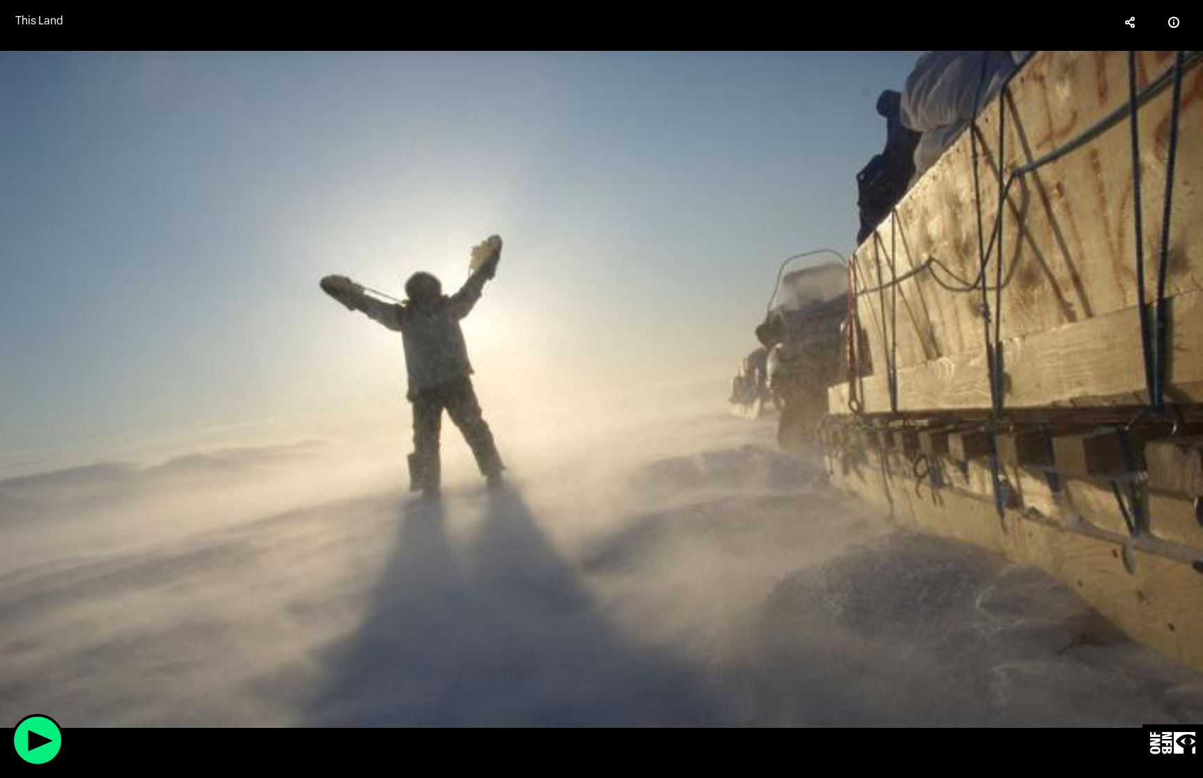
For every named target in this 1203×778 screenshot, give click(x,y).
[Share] (1131, 22)
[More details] (1174, 22)
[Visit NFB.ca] (1172, 743)
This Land (39, 20)
